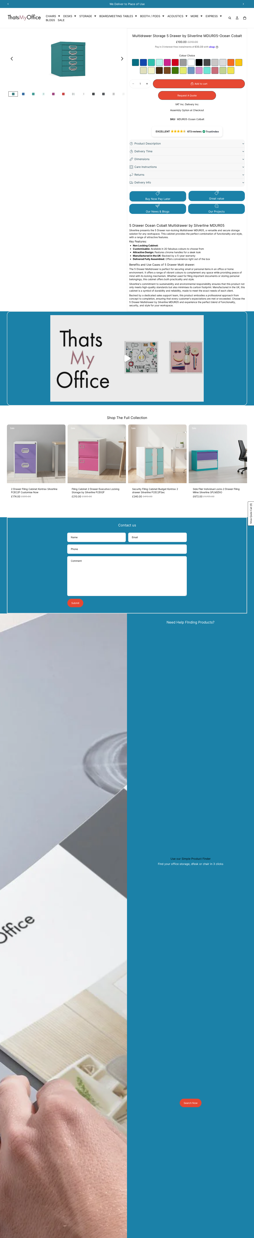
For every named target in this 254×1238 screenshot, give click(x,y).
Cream (143, 70)
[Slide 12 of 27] (123, 94)
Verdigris (151, 62)
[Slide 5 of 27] (53, 94)
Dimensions (141, 159)
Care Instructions (145, 167)
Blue (143, 62)
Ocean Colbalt (135, 62)
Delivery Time (143, 151)
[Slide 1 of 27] (13, 94)
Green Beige (222, 70)
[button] (187, 131)
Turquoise (207, 70)
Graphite (207, 62)
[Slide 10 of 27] (103, 94)
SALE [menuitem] (61, 20)
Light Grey (222, 62)
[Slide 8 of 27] (83, 94)
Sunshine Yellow (238, 62)
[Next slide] (243, 4)
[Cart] (244, 18)
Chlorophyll (183, 70)
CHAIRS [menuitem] (51, 16)
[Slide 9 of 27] (93, 94)
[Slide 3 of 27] (33, 94)
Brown (167, 70)
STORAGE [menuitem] (85, 16)
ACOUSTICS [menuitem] (175, 16)
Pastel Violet (199, 70)
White (191, 62)
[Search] (230, 18)
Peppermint (159, 62)
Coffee (159, 70)
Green (175, 70)
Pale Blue (191, 70)
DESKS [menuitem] (67, 16)
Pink (214, 70)
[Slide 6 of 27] (63, 94)
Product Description (147, 143)
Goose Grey (214, 62)
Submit (75, 603)
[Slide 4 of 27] (43, 94)
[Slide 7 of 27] (73, 94)
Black (199, 62)
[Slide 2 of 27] (23, 94)
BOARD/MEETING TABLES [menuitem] (116, 16)
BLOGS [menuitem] (50, 20)
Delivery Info (142, 182)
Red (175, 62)
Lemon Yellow (230, 70)
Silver (183, 62)
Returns (139, 174)
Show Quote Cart (251, 513)
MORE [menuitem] (195, 16)
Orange (230, 62)
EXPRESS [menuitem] (212, 16)
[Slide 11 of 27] (113, 94)
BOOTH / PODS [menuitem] (150, 16)
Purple (167, 62)
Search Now (190, 1102)
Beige (151, 70)
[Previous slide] (8, 4)
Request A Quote (187, 95)
